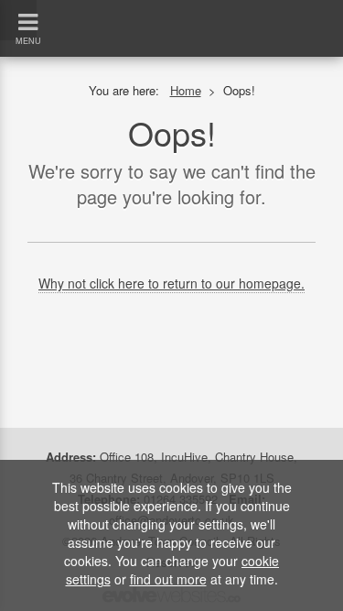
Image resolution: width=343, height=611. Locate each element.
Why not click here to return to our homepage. (171, 283)
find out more (168, 579)
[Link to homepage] (171, 9)
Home (185, 90)
